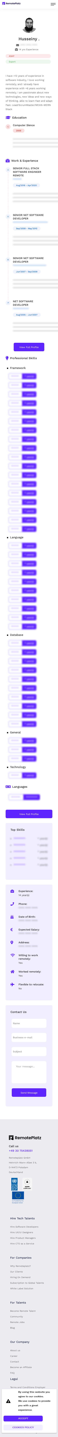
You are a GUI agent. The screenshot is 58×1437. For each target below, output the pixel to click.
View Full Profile (29, 347)
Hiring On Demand (20, 1277)
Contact (14, 1361)
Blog (12, 1327)
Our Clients (16, 1271)
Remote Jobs (17, 1322)
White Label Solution (21, 1288)
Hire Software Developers (24, 1226)
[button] (23, 1418)
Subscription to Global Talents (27, 1283)
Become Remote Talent (23, 1311)
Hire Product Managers (23, 1238)
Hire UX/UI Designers (21, 1232)
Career (14, 1356)
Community (16, 1316)
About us (15, 1350)
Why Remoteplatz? (20, 1266)
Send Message (29, 1092)
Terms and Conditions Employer (27, 1387)
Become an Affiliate (21, 1367)
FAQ (12, 1373)
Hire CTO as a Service (22, 1243)
